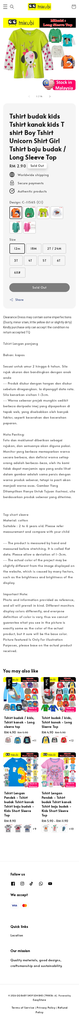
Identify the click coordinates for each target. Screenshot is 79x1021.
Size (12, 239)
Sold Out (39, 287)
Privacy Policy (46, 1007)
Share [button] (19, 300)
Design (26, 202)
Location (17, 935)
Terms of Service (23, 1007)
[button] (5, 6)
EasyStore (39, 1000)
